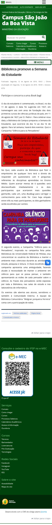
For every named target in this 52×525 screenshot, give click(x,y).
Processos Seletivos (10, 419)
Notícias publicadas (29, 55)
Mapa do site (40, 7)
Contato (10, 43)
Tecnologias (6, 452)
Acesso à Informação (10, 425)
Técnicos (5, 439)
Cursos (33, 43)
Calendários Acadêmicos (26, 46)
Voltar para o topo (41, 333)
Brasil (9, 2)
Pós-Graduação (8, 449)
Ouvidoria (32, 49)
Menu (40, 62)
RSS (3, 472)
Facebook (6, 463)
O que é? (5, 398)
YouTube (5, 469)
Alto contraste (26, 7)
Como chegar (21, 43)
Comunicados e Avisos (10, 57)
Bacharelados (7, 442)
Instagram (6, 466)
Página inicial (6, 55)
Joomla (44, 512)
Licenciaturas (7, 445)
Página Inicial (44, 55)
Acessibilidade (12, 7)
